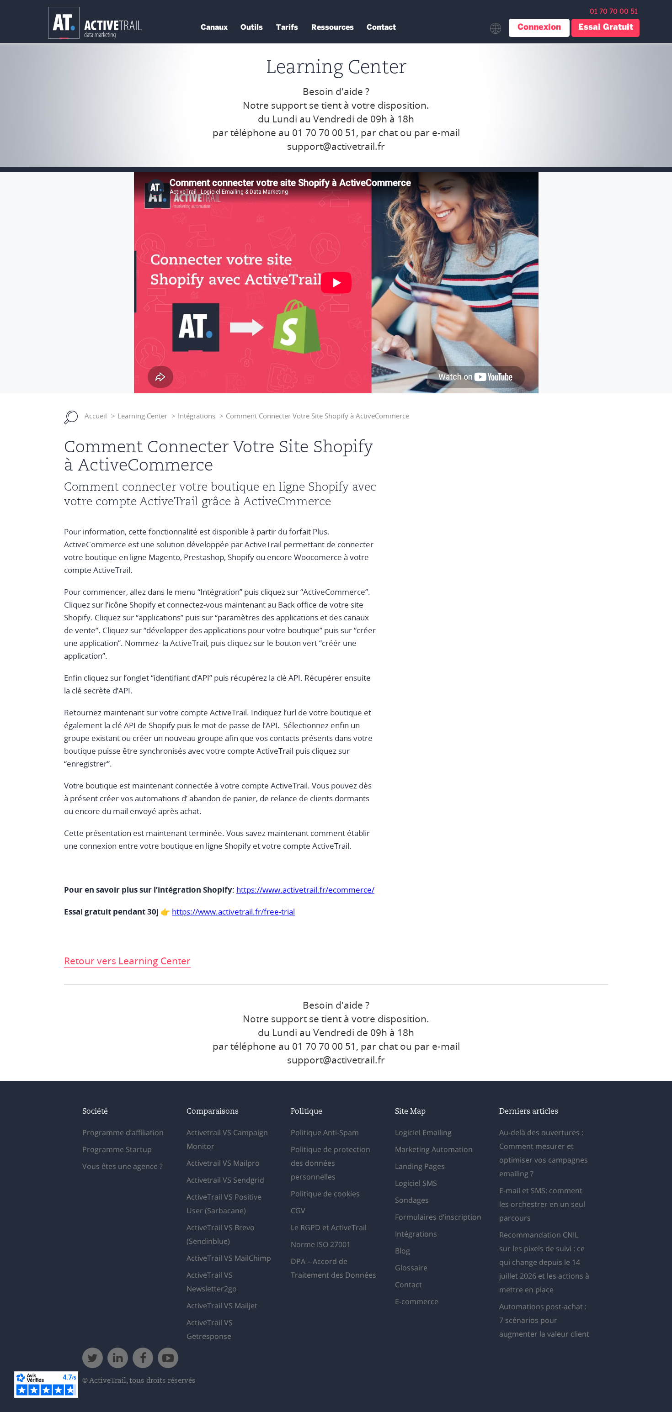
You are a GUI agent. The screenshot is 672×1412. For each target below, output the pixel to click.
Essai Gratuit (605, 28)
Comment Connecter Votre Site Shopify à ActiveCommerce (317, 416)
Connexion (539, 28)
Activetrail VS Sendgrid (225, 1180)
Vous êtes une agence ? (122, 1166)
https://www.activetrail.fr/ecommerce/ (305, 890)
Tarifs (287, 27)
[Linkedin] (117, 1358)
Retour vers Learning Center (127, 961)
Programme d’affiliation (123, 1132)
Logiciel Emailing (423, 1132)
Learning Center (142, 416)
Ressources (332, 27)
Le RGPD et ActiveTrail (329, 1227)
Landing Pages (420, 1166)
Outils (251, 27)
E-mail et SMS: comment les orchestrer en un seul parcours (542, 1204)
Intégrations (196, 416)
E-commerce (416, 1301)
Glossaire (411, 1268)
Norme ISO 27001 (321, 1244)
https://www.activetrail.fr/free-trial (233, 912)
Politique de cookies (325, 1194)
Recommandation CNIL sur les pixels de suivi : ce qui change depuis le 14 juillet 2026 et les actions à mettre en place (544, 1262)
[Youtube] (168, 1358)
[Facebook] (143, 1358)
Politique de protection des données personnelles (330, 1163)
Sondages (412, 1200)
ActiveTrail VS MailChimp (229, 1258)
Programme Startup (117, 1149)
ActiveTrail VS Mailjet (222, 1306)
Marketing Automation (434, 1149)
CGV (298, 1211)
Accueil (96, 416)
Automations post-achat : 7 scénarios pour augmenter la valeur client (544, 1320)
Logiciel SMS (416, 1183)
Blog (402, 1251)
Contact (381, 27)
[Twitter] (92, 1358)
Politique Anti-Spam (325, 1132)
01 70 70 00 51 (324, 133)
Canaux (214, 27)
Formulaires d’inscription (438, 1217)
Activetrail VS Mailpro (223, 1163)
